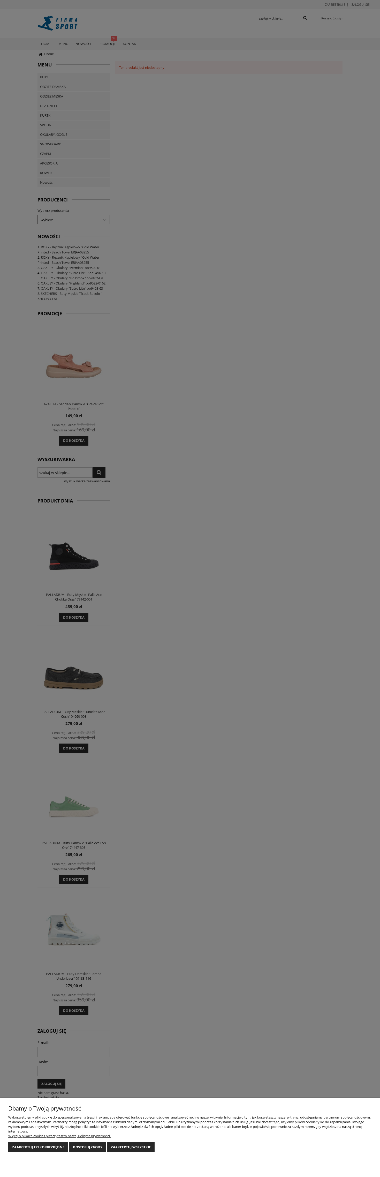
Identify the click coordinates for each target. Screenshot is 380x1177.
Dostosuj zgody (87, 1147)
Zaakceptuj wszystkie (131, 1147)
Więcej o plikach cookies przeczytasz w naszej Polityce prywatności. (59, 1136)
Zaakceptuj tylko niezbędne (38, 1147)
